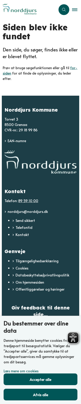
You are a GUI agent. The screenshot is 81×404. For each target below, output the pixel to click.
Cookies (22, 267)
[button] (76, 9)
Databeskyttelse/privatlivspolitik (42, 274)
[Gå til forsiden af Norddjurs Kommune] (28, 9)
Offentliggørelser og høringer (40, 289)
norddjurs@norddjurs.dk (28, 211)
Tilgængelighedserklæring (37, 260)
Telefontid (24, 227)
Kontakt (22, 234)
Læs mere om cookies (21, 370)
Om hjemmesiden (30, 282)
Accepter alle (40, 379)
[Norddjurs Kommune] (40, 161)
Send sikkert (25, 220)
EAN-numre (17, 140)
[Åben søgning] (63, 9)
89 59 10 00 (28, 200)
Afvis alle (40, 394)
